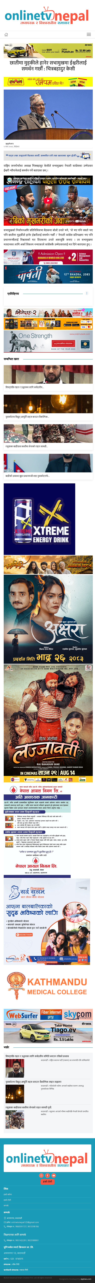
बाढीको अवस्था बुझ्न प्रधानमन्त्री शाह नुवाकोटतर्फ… (28, 476)
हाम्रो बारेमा (8, 1194)
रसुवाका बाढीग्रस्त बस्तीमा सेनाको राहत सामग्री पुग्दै (28, 1107)
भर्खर (6, 1047)
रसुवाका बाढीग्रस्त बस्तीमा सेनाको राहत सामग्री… (27, 446)
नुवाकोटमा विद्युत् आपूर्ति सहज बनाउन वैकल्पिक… (27, 417)
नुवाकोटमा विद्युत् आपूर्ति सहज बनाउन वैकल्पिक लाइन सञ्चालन (33, 1082)
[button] (88, 34)
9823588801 (33, 1240)
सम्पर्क (6, 1206)
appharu (10, 143)
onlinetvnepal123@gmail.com (25, 1222)
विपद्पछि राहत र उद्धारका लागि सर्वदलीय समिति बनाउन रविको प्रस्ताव (37, 1056)
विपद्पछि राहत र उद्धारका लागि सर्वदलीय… (25, 387)
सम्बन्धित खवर (11, 359)
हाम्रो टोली (47, 1181)
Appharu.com (86, 1279)
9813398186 (33, 1226)
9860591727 (21, 1226)
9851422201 (21, 1240)
